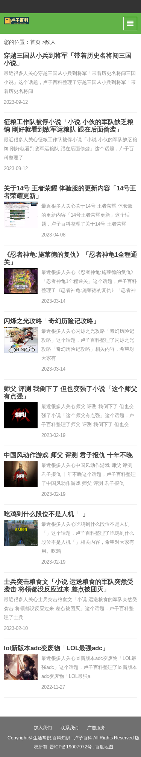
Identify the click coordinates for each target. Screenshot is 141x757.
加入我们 (43, 727)
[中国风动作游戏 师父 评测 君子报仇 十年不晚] (21, 474)
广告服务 (96, 727)
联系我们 (70, 727)
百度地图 (104, 747)
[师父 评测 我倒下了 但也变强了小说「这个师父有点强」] (21, 415)
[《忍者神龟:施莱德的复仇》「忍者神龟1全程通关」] (21, 281)
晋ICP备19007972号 (71, 747)
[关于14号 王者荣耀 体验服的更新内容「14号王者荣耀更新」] (21, 215)
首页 (35, 42)
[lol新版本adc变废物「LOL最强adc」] (21, 667)
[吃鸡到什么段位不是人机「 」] (21, 533)
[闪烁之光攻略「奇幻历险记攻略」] (21, 340)
